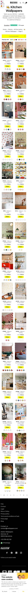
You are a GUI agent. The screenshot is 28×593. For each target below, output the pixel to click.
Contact (3, 506)
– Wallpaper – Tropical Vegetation (7, 181)
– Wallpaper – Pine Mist (7, 482)
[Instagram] (21, 553)
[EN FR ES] (2, 1)
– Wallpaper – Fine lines (20, 211)
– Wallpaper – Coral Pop (7, 61)
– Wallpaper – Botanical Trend (7, 241)
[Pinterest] (12, 553)
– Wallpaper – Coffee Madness (7, 392)
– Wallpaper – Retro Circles (20, 61)
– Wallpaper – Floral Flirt (20, 452)
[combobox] (14, 36)
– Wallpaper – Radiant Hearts (7, 151)
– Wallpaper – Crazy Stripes (20, 392)
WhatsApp (6, 543)
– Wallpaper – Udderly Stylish (20, 422)
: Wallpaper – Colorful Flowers (20, 272)
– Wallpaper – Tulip (7, 121)
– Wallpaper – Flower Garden (20, 302)
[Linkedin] (16, 553)
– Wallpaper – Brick (20, 91)
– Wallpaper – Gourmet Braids (7, 452)
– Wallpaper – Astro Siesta (20, 241)
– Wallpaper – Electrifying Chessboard (20, 362)
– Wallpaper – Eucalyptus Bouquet (7, 422)
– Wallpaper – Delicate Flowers (7, 91)
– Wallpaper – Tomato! (7, 332)
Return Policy (5, 511)
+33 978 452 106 (6, 539)
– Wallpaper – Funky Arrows (7, 362)
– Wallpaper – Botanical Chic (20, 151)
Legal (2, 509)
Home (4, 29)
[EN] (2, 1)
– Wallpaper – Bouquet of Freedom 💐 (20, 482)
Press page (4, 518)
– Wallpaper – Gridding (20, 332)
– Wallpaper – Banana (20, 181)
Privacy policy (5, 514)
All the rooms (18, 29)
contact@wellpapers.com (9, 528)
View (7, 66)
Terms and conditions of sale (10, 516)
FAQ (2, 504)
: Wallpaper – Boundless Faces (7, 302)
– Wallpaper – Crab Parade (7, 272)
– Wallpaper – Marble (7, 211)
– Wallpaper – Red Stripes (20, 121)
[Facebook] (7, 553)
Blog (2, 521)
